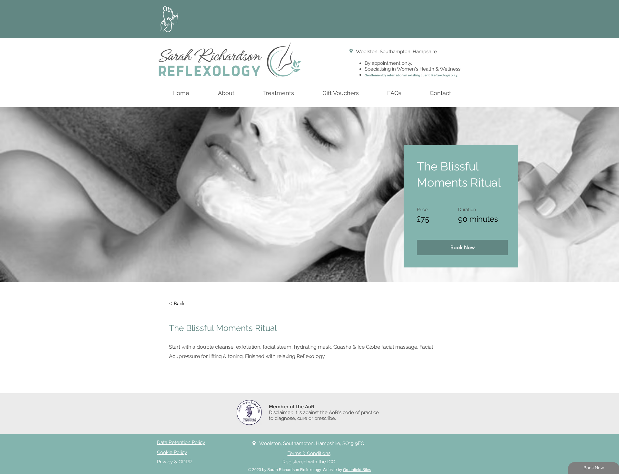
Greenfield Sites (357, 470)
